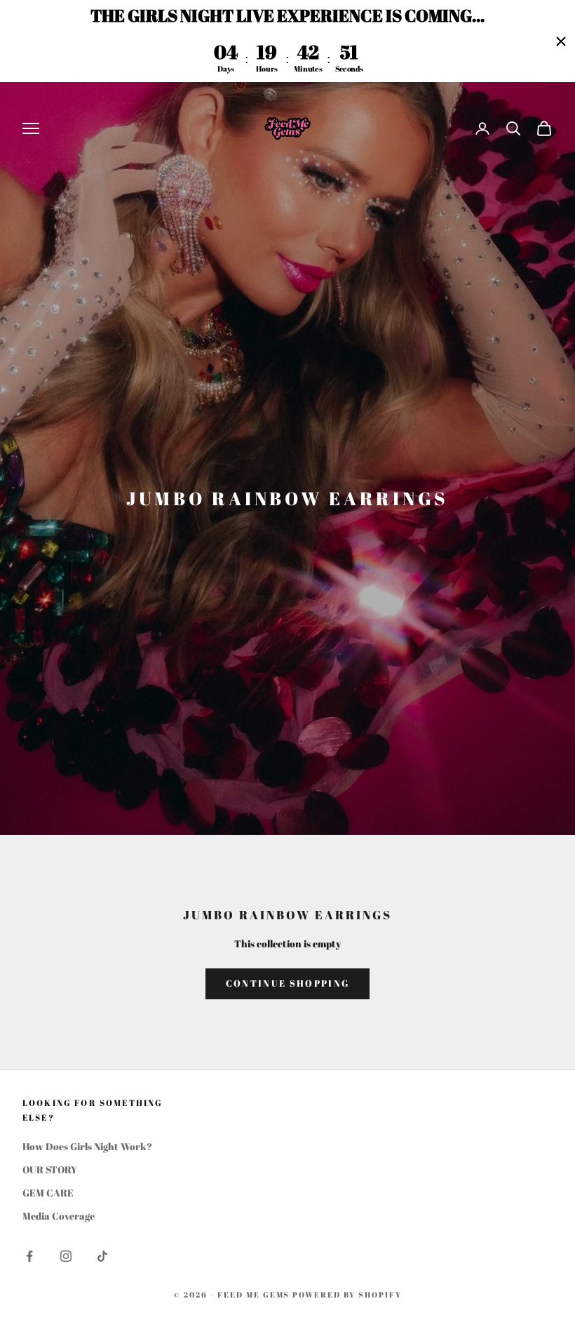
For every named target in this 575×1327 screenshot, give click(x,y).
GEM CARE (48, 1192)
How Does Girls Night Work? (87, 1146)
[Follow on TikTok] (102, 1256)
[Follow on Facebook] (29, 1256)
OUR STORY (49, 1169)
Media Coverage (58, 1215)
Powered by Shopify (347, 1294)
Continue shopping (288, 983)
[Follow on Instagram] (66, 1256)
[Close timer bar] (561, 41)
